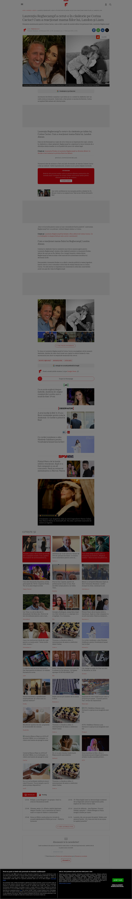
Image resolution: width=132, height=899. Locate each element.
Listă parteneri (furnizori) (65, 883)
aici (21, 890)
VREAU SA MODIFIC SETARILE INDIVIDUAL (117, 885)
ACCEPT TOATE (118, 880)
